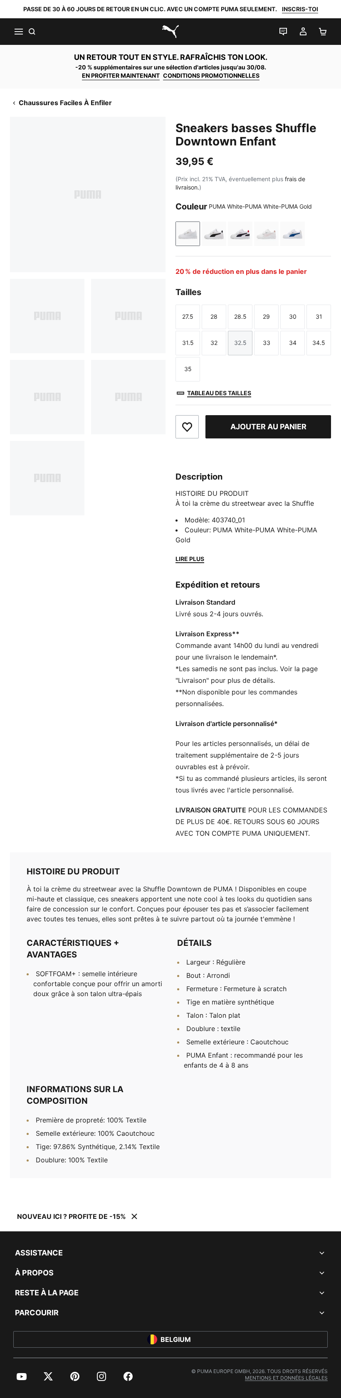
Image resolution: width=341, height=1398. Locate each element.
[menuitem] (21, 1376)
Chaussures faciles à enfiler (65, 102)
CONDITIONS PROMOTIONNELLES (211, 75)
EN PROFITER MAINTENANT (121, 75)
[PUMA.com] (170, 31)
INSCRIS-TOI (300, 8)
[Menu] (18, 31)
